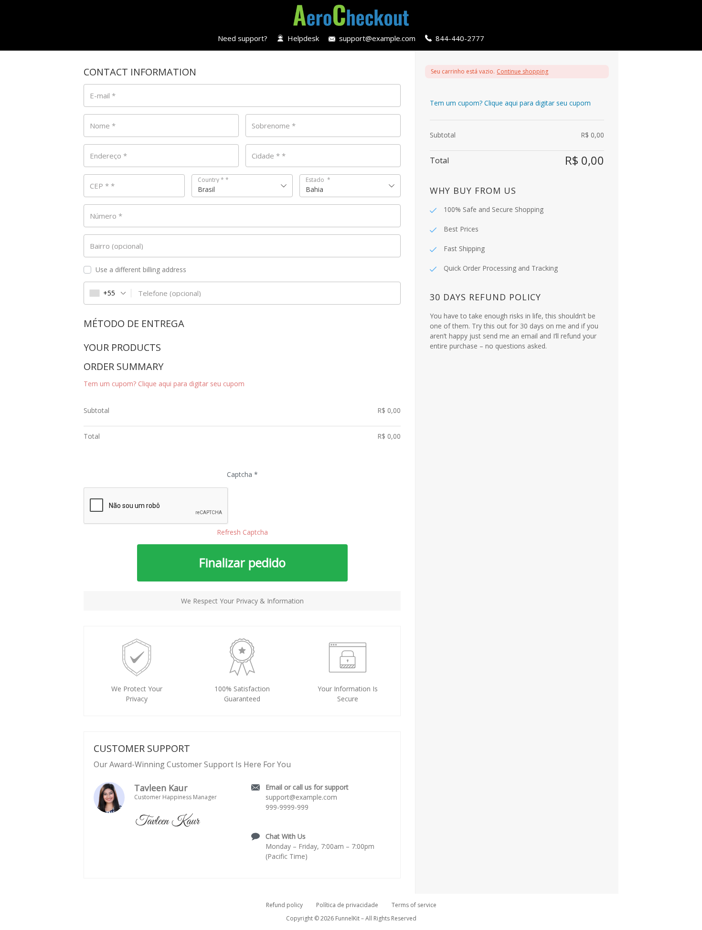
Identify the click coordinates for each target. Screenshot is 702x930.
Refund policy (284, 905)
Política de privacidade (347, 905)
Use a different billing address (142, 269)
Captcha (242, 474)
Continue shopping (522, 71)
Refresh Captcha (242, 532)
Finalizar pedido (242, 562)
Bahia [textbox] (314, 189)
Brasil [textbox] (206, 189)
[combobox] (242, 185)
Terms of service (414, 905)
